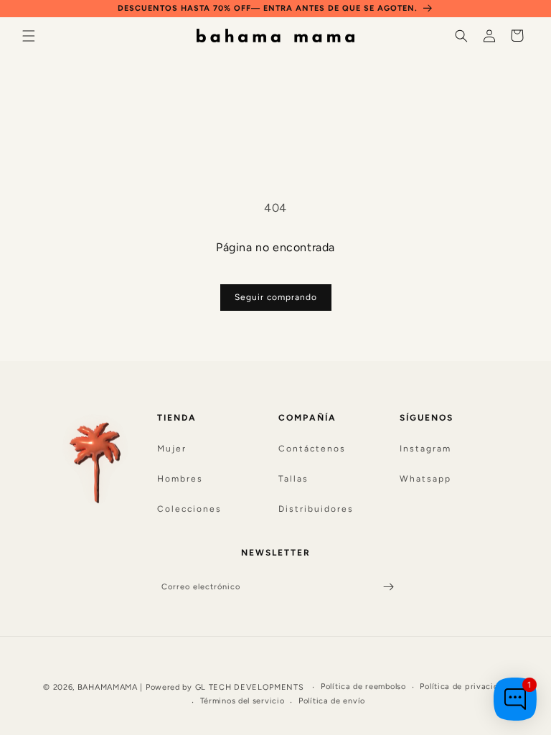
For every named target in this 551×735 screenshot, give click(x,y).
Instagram (425, 449)
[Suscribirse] (388, 587)
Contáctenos (312, 449)
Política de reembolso (363, 686)
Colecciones (189, 509)
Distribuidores (316, 509)
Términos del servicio (242, 701)
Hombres (180, 479)
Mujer (172, 449)
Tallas (293, 479)
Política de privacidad (463, 686)
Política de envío (331, 701)
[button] (28, 36)
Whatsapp (425, 479)
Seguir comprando (276, 297)
